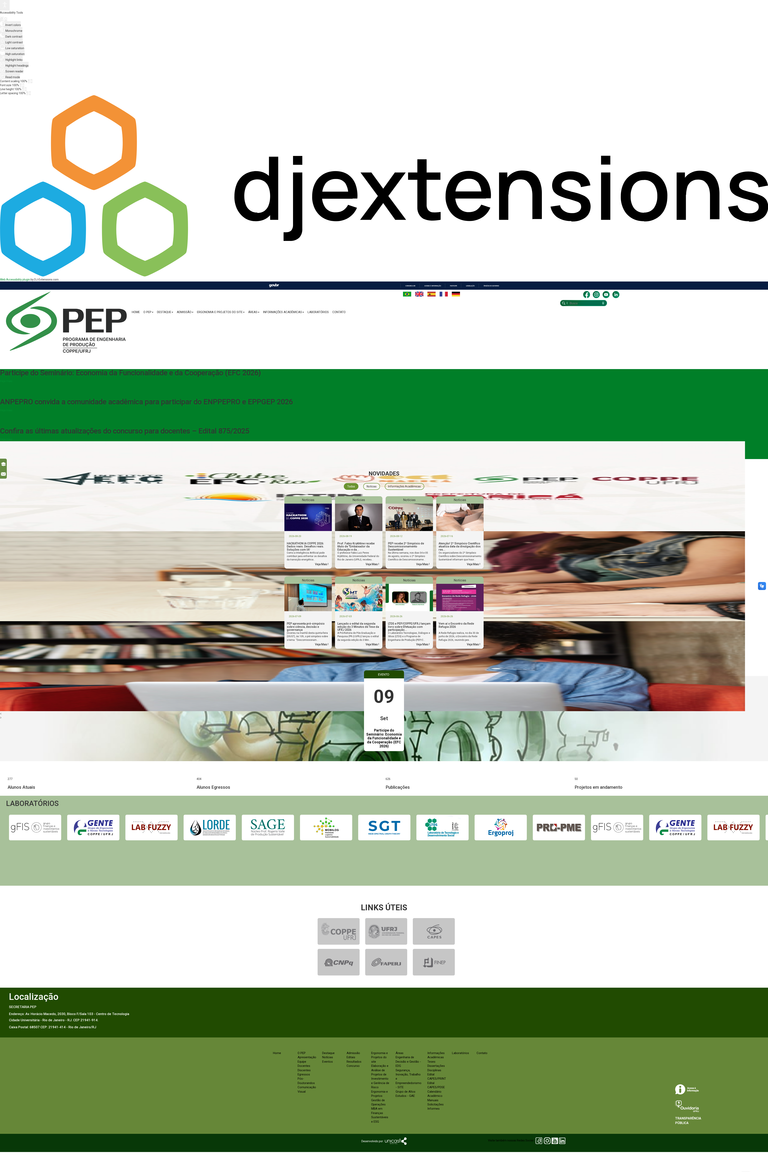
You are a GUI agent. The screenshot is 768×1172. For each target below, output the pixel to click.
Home (136, 312)
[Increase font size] (23, 85)
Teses (431, 1061)
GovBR (274, 285)
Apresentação (307, 1057)
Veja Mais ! (321, 564)
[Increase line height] (26, 89)
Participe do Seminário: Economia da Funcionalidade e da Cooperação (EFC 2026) (384, 738)
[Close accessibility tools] (5, 19)
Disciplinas (434, 1070)
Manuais (432, 1100)
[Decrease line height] (23, 89)
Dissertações (436, 1066)
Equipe (302, 1061)
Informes (433, 1108)
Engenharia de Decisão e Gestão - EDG (408, 1061)
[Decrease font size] (21, 85)
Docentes (304, 1066)
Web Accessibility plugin (15, 279)
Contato (339, 312)
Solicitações (435, 1104)
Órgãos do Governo (491, 286)
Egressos (304, 1074)
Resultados (354, 1061)
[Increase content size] (31, 81)
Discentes (304, 1070)
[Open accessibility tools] (5, 5)
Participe (453, 286)
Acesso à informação (432, 286)
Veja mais (6, 381)
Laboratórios (318, 312)
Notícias (327, 1057)
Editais (351, 1057)
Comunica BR (410, 286)
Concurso (353, 1066)
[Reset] (2, 19)
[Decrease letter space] (27, 93)
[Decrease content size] (29, 81)
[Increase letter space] (30, 93)
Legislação (470, 286)
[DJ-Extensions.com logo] (384, 275)
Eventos (327, 1061)
